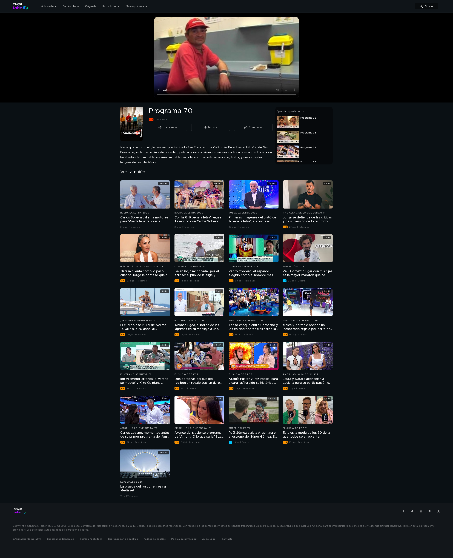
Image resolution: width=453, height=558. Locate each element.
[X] (438, 511)
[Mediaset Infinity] (20, 6)
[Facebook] (403, 511)
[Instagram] (429, 511)
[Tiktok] (412, 511)
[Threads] (421, 511)
